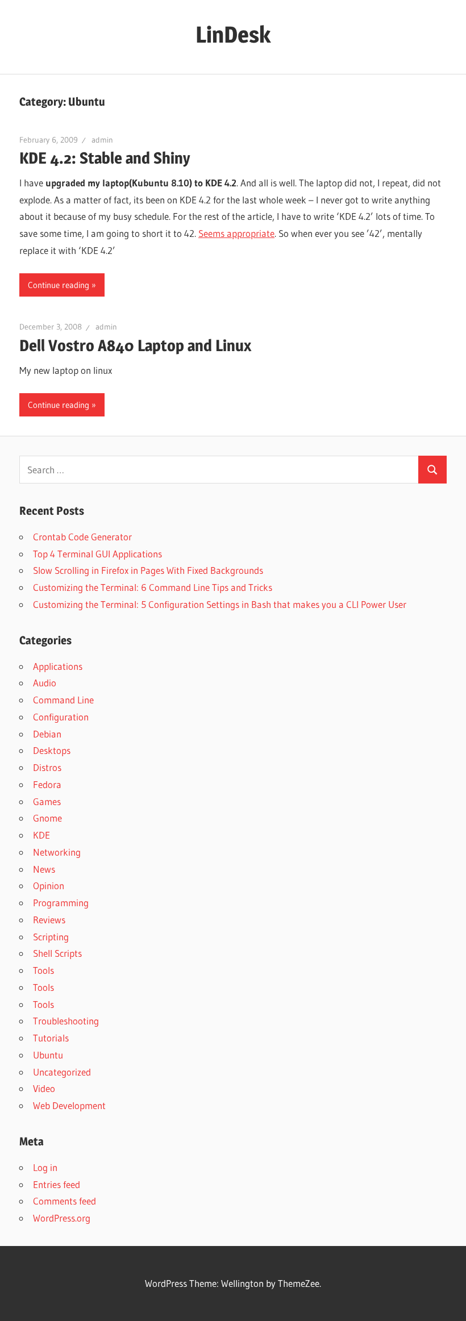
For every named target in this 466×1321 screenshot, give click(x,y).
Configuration (61, 717)
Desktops (51, 750)
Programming (61, 903)
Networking (57, 852)
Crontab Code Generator (82, 537)
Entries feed (56, 1184)
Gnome (47, 818)
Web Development (69, 1105)
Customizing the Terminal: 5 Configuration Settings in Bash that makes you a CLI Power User (219, 604)
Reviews (49, 920)
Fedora (47, 784)
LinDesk (233, 34)
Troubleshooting (66, 1021)
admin (102, 140)
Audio (44, 683)
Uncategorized (62, 1072)
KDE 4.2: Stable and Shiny (104, 158)
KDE (41, 835)
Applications (57, 666)
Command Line (63, 700)
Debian (47, 734)
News (44, 869)
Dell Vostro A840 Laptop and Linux (135, 345)
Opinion (48, 885)
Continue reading (58, 285)
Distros (47, 767)
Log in (45, 1167)
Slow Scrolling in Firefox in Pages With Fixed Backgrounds (148, 570)
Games (47, 801)
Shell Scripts (57, 953)
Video (44, 1088)
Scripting (51, 937)
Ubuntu (48, 1055)
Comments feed (64, 1201)
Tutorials (51, 1038)
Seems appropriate (236, 233)
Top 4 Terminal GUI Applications (97, 554)
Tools (43, 970)
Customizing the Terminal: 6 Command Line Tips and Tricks (152, 587)
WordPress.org (61, 1218)
